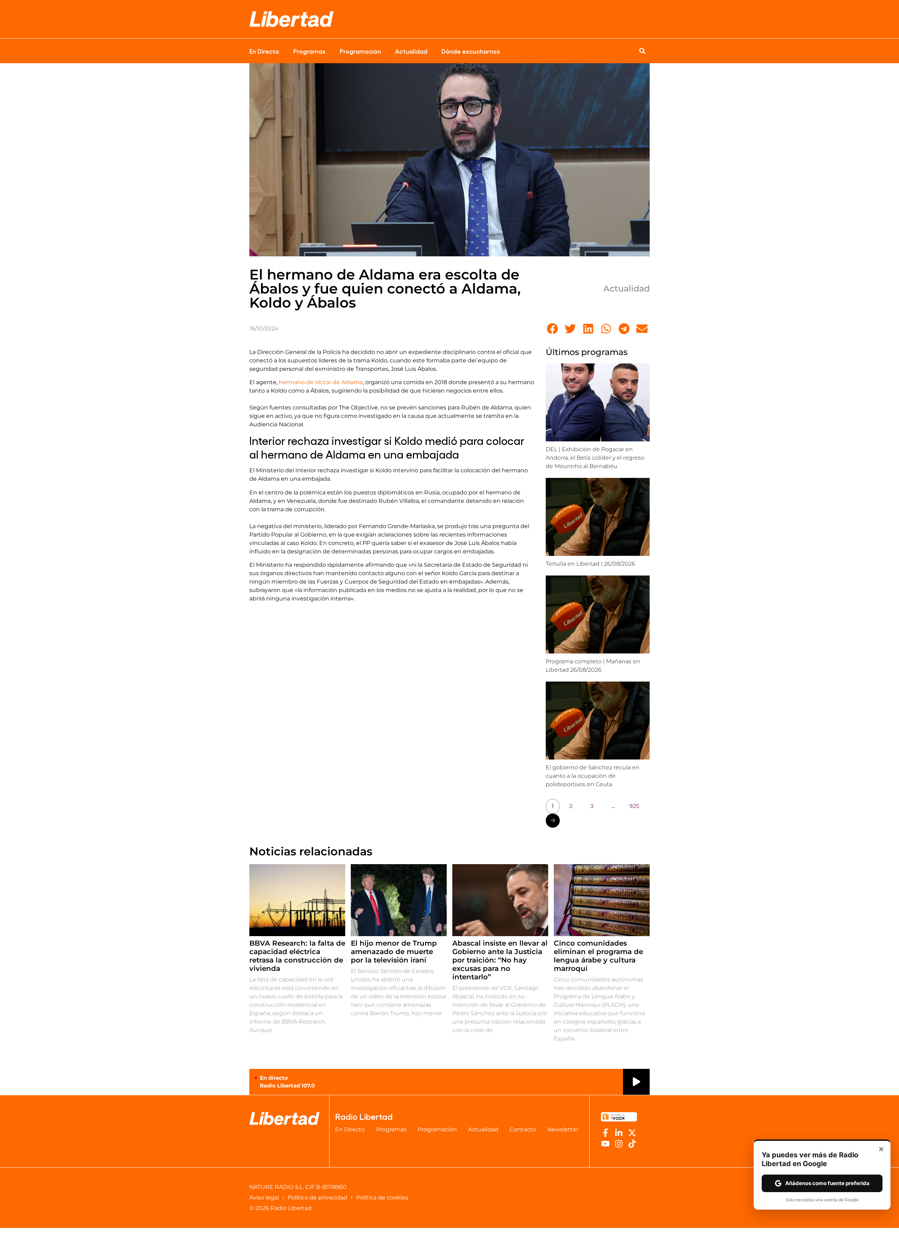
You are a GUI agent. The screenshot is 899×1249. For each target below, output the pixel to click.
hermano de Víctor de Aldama (321, 382)
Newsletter (562, 1129)
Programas (309, 51)
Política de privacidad (317, 1197)
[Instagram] (619, 1143)
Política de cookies (382, 1197)
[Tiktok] (632, 1143)
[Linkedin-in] (619, 1133)
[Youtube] (605, 1143)
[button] (642, 51)
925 (634, 806)
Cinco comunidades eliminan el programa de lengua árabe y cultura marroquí (598, 956)
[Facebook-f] (605, 1133)
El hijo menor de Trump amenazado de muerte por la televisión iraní (394, 951)
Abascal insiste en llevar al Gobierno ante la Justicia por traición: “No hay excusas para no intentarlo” (499, 960)
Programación (360, 51)
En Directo (264, 51)
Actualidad (411, 51)
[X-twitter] (632, 1133)
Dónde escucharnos (470, 51)
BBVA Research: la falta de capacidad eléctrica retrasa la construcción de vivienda (297, 956)
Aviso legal (264, 1197)
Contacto (523, 1129)
